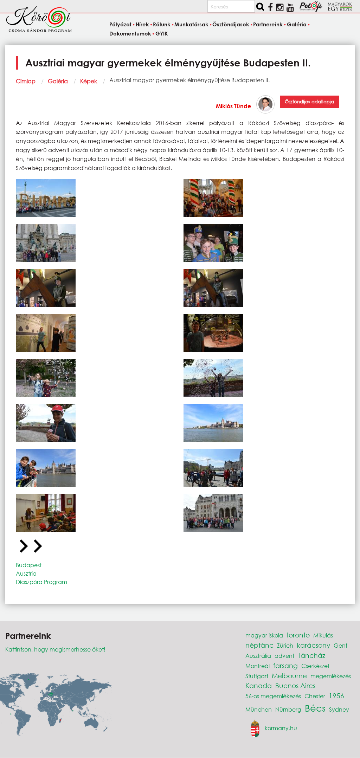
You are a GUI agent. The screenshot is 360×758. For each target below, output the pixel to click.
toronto (298, 635)
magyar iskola (264, 635)
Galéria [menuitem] (296, 24)
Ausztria (26, 573)
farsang (285, 665)
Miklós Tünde (233, 106)
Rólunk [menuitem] (162, 24)
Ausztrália (258, 655)
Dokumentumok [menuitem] (130, 33)
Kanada (258, 685)
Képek (88, 81)
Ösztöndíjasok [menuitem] (230, 24)
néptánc (259, 645)
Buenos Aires (295, 685)
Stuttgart (256, 676)
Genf (340, 645)
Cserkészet (315, 665)
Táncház (311, 655)
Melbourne (289, 676)
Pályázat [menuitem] (120, 24)
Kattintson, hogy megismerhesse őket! (55, 649)
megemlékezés (330, 676)
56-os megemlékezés (273, 696)
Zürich (285, 645)
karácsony (313, 645)
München (258, 709)
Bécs (315, 707)
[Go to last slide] (23, 546)
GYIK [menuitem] (161, 33)
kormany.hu (281, 728)
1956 (336, 696)
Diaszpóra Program (41, 581)
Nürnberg (288, 709)
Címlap (26, 81)
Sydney (339, 709)
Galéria (58, 81)
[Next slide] (37, 546)
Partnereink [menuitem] (268, 24)
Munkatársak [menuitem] (191, 24)
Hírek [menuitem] (142, 24)
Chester (314, 696)
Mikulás (323, 635)
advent (284, 655)
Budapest (28, 565)
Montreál (257, 665)
